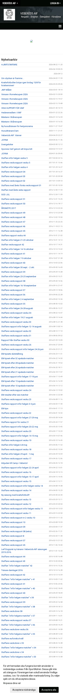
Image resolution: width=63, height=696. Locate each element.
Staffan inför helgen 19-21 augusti (17, 317)
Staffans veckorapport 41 (13, 253)
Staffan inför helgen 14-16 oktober (17, 249)
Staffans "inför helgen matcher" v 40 (18, 588)
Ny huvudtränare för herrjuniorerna (17, 126)
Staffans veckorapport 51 (13, 199)
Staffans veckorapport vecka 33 (16, 322)
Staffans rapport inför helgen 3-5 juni (18, 404)
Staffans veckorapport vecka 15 (16, 481)
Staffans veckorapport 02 (13, 181)
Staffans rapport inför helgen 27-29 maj (19, 417)
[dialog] (31, 677)
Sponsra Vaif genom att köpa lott (16, 149)
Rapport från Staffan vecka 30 (15, 340)
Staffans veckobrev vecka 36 (14, 629)
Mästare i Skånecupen (11, 117)
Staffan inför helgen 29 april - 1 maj (17, 454)
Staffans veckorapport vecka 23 (16, 399)
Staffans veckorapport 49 (13, 213)
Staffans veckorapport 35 (13, 304)
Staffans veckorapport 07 (13, 540)
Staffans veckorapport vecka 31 (16, 335)
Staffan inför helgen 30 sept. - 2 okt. (18, 267)
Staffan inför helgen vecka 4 (14, 167)
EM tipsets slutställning (12, 354)
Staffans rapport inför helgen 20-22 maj (19, 426)
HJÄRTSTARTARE (9, 64)
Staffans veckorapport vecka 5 (15, 162)
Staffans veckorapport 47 (13, 222)
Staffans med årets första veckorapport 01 (21, 185)
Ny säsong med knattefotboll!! (15, 495)
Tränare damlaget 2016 (12, 570)
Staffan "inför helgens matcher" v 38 (18, 606)
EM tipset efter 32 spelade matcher (17, 358)
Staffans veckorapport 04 (13, 172)
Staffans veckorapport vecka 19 (16, 440)
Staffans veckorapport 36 (13, 294)
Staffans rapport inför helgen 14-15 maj (19, 436)
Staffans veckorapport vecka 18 (16, 449)
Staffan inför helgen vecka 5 (14, 158)
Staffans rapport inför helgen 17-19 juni (19, 376)
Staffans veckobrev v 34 (12, 652)
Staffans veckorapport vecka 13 (16, 499)
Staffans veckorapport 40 (13, 263)
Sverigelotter (7, 144)
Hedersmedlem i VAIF (11, 112)
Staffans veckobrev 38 (11, 611)
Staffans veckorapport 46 (13, 226)
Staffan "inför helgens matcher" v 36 (18, 625)
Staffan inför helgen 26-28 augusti (17, 308)
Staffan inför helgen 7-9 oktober (16, 258)
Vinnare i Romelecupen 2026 (14, 94)
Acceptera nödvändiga (24, 690)
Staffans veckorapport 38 (13, 281)
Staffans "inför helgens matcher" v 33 (18, 657)
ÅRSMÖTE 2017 (8, 208)
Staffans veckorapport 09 (13, 527)
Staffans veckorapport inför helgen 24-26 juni (22, 349)
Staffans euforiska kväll (12, 638)
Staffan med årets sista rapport (16, 190)
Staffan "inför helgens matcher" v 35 (18, 634)
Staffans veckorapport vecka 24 (16, 390)
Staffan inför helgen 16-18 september (18, 285)
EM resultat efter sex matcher (14, 395)
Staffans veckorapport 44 (13, 556)
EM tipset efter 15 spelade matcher (17, 381)
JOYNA (4, 140)
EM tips (4, 408)
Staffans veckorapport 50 (13, 203)
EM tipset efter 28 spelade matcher (17, 363)
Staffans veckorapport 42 (13, 575)
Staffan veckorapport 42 (12, 244)
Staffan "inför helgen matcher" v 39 (17, 597)
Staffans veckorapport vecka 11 (16, 513)
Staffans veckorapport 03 (13, 176)
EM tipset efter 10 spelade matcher (17, 385)
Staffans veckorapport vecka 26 (16, 345)
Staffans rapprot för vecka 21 (15, 422)
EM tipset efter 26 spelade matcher (17, 367)
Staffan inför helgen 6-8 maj (14, 445)
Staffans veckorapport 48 (13, 217)
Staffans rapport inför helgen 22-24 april (20, 467)
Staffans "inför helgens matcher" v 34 (18, 647)
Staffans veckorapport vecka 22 (16, 413)
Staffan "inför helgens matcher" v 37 (18, 616)
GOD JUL (5, 194)
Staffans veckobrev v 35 (12, 643)
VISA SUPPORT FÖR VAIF (12, 108)
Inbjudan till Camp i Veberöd (14, 463)
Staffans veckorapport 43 (13, 561)
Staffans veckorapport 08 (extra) (16, 531)
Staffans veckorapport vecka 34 (16, 313)
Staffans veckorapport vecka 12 (16, 504)
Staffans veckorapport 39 (13, 272)
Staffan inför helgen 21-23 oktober (17, 240)
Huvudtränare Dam (10, 131)
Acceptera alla (49, 690)
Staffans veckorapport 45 (13, 231)
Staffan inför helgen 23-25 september (18, 276)
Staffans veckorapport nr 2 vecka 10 (18, 518)
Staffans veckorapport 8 (12, 536)
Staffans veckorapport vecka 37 (16, 620)
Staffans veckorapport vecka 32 (16, 331)
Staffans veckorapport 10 (13, 522)
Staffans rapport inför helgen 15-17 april (20, 477)
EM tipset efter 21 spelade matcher (17, 372)
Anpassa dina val (12, 683)
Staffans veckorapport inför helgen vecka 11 (22, 508)
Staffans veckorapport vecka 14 (16, 490)
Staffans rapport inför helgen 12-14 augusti (21, 326)
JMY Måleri (6, 90)
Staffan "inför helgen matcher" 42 (16, 565)
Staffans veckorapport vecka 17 (16, 458)
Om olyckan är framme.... (12, 78)
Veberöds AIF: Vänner (11, 135)
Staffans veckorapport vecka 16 (16, 472)
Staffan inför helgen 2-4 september (17, 299)
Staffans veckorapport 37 (13, 290)
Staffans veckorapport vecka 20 (16, 431)
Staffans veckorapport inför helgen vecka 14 (22, 486)
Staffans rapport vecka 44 (13, 235)
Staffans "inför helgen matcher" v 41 (18, 579)
